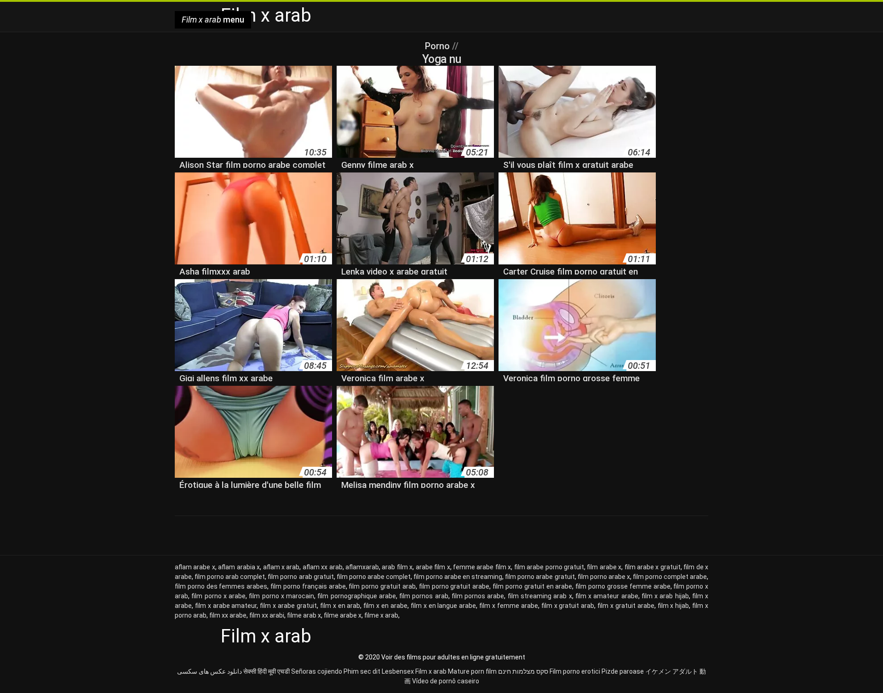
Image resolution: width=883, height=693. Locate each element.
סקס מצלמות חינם (523, 671)
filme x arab (381, 615)
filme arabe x (342, 615)
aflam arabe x (195, 567)
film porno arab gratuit (300, 576)
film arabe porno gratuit (549, 567)
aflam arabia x (239, 567)
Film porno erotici (575, 671)
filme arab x (304, 615)
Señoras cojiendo (316, 671)
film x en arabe (385, 605)
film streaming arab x (540, 596)
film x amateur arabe (606, 596)
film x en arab (340, 605)
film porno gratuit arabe (454, 586)
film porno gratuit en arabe (532, 586)
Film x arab (431, 671)
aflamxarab (362, 567)
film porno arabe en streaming (457, 576)
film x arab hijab (665, 596)
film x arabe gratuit (288, 605)
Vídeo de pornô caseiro (445, 681)
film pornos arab (423, 596)
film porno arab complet (230, 576)
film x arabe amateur (226, 605)
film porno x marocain (281, 596)
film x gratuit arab (568, 605)
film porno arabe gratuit (539, 576)
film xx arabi (266, 615)
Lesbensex (398, 671)
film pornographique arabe (356, 596)
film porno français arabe (307, 586)
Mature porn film (472, 671)
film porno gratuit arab (382, 586)
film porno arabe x (604, 576)
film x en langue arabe (443, 605)
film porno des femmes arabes (221, 586)
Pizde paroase (623, 671)
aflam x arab (281, 567)
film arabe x (604, 567)
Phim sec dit (362, 671)
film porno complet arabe (670, 576)
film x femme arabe (508, 605)
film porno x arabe (218, 596)
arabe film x (433, 567)
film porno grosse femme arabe (622, 586)
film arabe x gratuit (653, 567)
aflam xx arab (323, 567)
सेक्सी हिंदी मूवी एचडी (266, 671)
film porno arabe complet (374, 576)
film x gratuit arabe (625, 605)
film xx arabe (228, 615)
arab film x (397, 567)
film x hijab (673, 605)
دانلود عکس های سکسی (209, 671)
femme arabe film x (482, 567)
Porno (438, 46)
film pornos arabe (478, 596)
